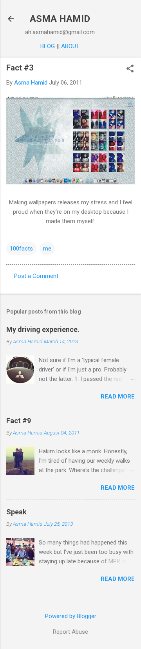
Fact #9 (18, 420)
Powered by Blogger (70, 616)
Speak (16, 512)
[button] (130, 69)
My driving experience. (43, 329)
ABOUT (70, 46)
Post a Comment (36, 275)
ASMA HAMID (60, 18)
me (47, 248)
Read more (118, 396)
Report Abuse (70, 631)
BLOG (47, 46)
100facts (21, 248)
